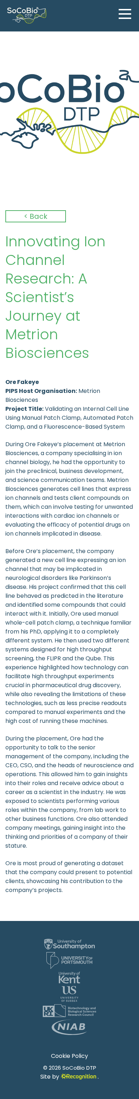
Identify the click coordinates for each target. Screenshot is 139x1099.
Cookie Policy (69, 1056)
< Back (35, 216)
